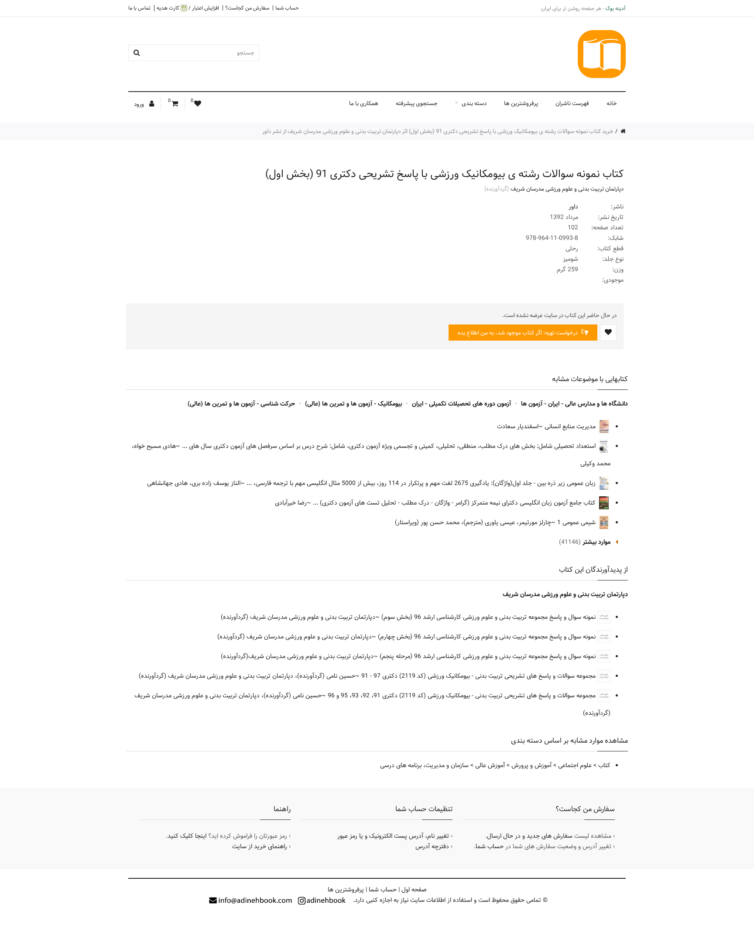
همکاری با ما (363, 103)
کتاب (604, 765)
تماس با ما (139, 7)
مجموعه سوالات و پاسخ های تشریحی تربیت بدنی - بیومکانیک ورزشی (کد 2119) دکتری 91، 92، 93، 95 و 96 (462, 695)
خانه (612, 103)
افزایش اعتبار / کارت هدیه (188, 8)
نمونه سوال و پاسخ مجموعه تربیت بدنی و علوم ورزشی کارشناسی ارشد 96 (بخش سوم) (489, 617)
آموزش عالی (490, 765)
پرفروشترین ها (521, 103)
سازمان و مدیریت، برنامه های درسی (424, 765)
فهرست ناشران (572, 103)
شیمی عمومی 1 (577, 522)
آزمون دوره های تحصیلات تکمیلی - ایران (461, 404)
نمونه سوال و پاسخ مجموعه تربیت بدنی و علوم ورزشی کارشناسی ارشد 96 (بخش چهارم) (487, 636)
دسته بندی (474, 103)
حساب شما (287, 7)
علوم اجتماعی (575, 765)
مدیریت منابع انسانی (571, 426)
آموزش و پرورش (531, 765)
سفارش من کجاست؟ (247, 7)
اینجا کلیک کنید (187, 836)
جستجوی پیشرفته (417, 103)
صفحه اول (414, 889)
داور (573, 206)
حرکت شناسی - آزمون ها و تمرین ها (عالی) (241, 404)
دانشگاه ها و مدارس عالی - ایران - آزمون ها (574, 404)
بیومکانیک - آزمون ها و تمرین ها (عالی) (353, 404)
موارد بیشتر (596, 542)
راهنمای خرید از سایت (259, 846)
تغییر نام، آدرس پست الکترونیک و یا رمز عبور (393, 836)
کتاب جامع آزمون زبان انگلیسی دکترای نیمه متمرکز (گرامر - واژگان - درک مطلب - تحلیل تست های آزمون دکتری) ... (455, 503)
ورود (139, 104)
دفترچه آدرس (432, 846)
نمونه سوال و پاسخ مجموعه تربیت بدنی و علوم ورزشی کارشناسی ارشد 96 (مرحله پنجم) (488, 656)
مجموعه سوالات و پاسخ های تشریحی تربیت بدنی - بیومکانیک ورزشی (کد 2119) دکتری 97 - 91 (479, 676)
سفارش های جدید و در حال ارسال (529, 836)
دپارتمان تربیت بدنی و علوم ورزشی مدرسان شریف (567, 189)
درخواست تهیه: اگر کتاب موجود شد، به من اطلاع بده (518, 333)
